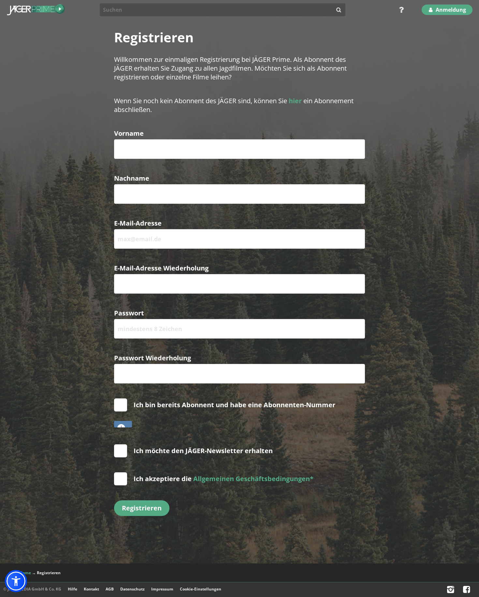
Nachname (131, 178)
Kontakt (91, 589)
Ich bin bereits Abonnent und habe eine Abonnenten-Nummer (236, 404)
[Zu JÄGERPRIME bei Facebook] (467, 591)
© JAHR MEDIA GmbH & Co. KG (32, 589)
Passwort (129, 313)
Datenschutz (132, 589)
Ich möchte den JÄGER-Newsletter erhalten (203, 450)
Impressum (162, 589)
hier (295, 100)
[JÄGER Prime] (36, 10)
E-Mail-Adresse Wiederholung (161, 268)
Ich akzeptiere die (223, 478)
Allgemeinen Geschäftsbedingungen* (253, 478)
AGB (110, 589)
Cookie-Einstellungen (200, 589)
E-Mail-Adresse (138, 223)
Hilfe (72, 589)
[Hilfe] (399, 9)
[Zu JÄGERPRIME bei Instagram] (452, 591)
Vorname (129, 133)
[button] (16, 581)
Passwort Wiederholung (152, 358)
